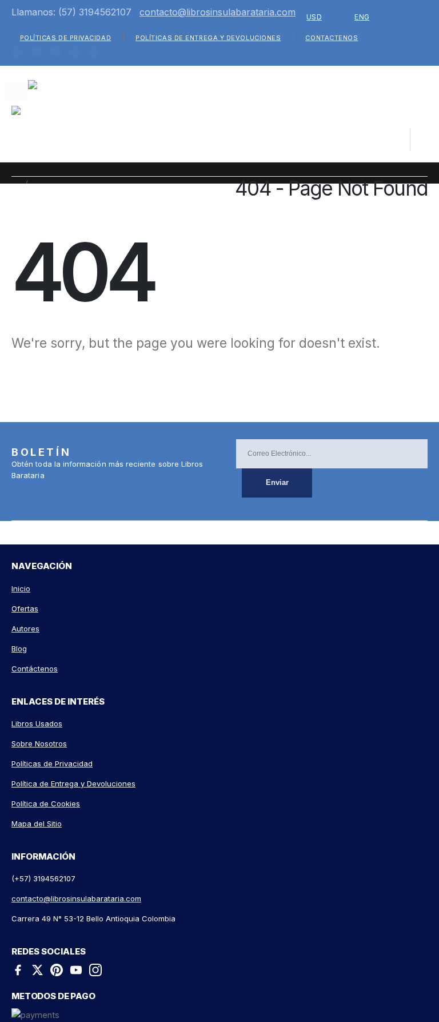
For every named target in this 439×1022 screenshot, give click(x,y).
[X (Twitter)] (37, 972)
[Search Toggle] (359, 142)
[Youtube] (75, 52)
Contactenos (331, 38)
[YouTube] (76, 972)
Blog (19, 648)
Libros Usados (36, 723)
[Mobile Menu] (16, 91)
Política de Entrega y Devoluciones (73, 783)
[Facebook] (17, 52)
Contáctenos (34, 668)
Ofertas (24, 608)
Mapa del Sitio (36, 823)
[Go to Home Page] (14, 183)
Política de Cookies (45, 803)
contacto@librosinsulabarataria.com (217, 12)
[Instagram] (93, 52)
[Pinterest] (55, 52)
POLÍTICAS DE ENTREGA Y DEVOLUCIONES (208, 38)
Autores (25, 628)
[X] (36, 52)
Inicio (20, 588)
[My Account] (392, 140)
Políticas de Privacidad (65, 38)
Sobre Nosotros (39, 743)
